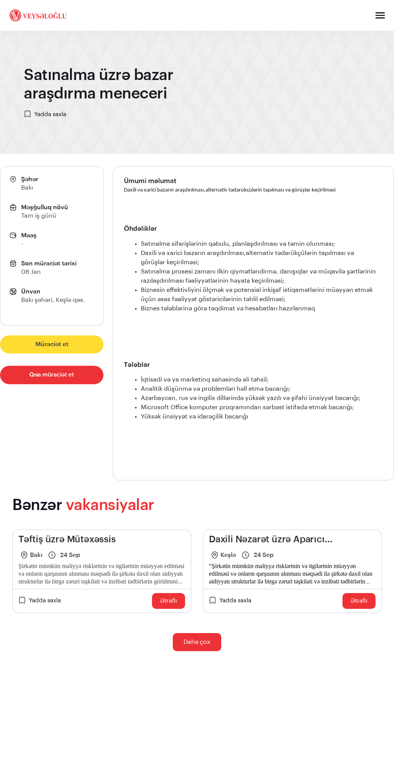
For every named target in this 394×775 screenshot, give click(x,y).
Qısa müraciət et (51, 375)
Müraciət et (51, 344)
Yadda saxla (50, 114)
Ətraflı (168, 601)
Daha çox (197, 642)
